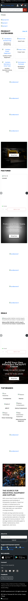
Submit (14, 540)
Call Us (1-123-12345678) (7, 565)
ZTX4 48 (4, 178)
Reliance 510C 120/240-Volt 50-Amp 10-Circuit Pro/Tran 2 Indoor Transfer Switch (13, 323)
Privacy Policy (5, 584)
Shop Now (14, 155)
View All (24, 31)
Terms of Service (11, 586)
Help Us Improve (7, 578)
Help (2, 568)
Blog (7, 588)
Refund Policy (14, 584)
